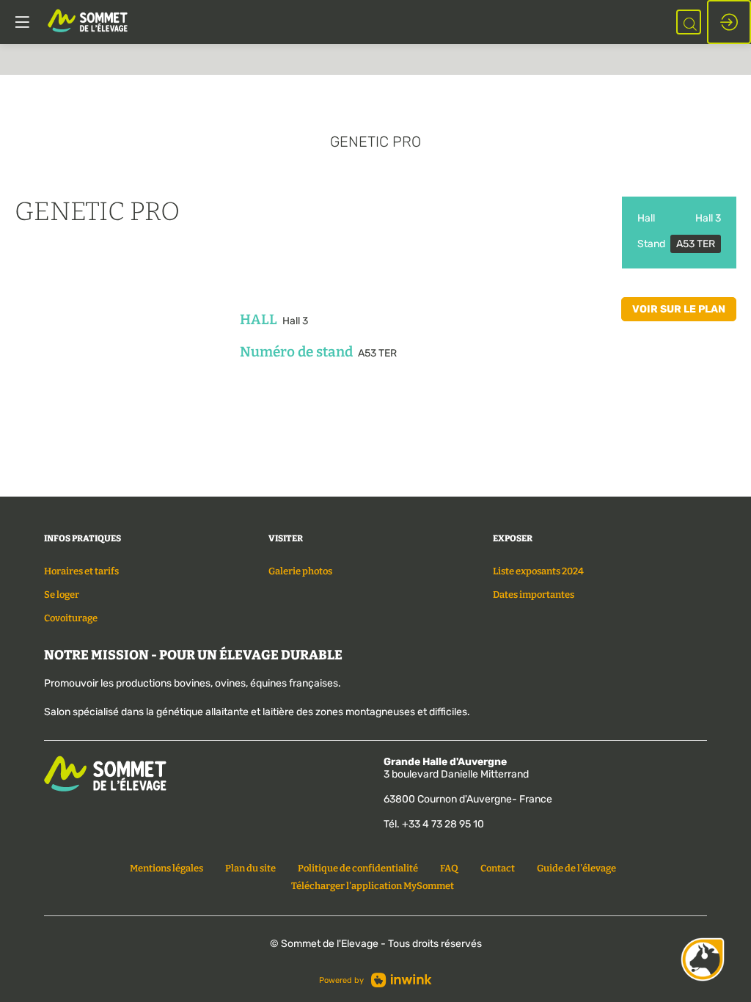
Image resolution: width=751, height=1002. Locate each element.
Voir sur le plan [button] (678, 309)
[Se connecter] (729, 22)
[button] (22, 22)
